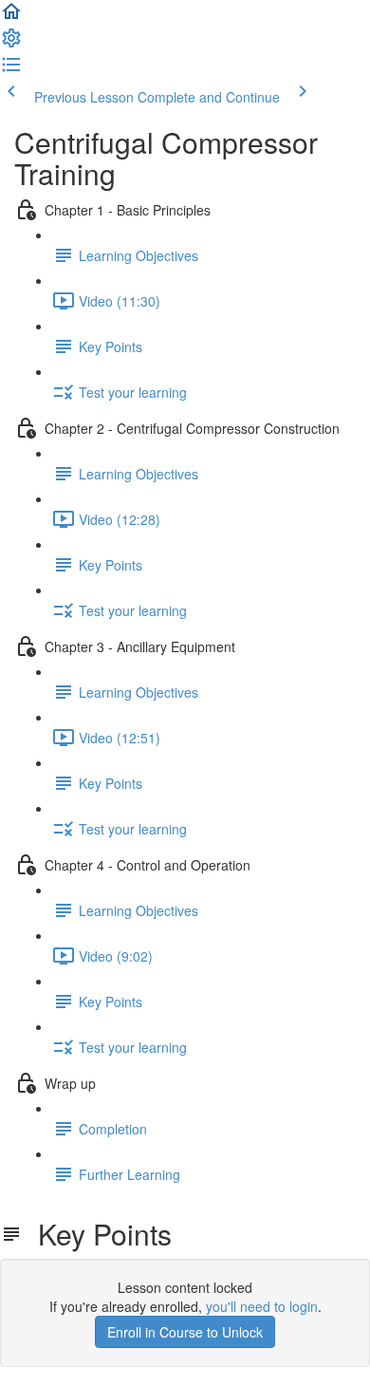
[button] (11, 17)
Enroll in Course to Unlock (185, 1331)
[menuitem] (11, 43)
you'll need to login (262, 1306)
